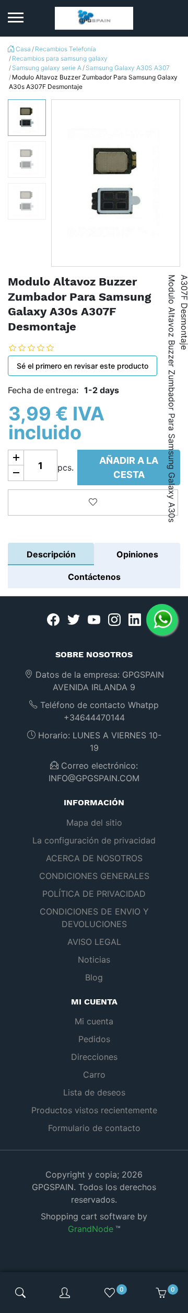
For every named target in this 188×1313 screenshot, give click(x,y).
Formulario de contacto (94, 1128)
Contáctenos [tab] (94, 577)
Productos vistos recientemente (94, 1110)
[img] (20, 1292)
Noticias (94, 959)
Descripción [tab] (51, 554)
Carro (94, 1074)
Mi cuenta (94, 1021)
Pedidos (94, 1039)
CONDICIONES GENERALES (94, 876)
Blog (94, 977)
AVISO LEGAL (94, 942)
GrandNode (90, 1229)
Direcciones (94, 1057)
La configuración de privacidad (94, 840)
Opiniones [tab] (137, 554)
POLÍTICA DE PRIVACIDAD (94, 893)
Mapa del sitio (94, 822)
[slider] (39, 347)
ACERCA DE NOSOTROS (94, 858)
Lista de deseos (94, 1092)
